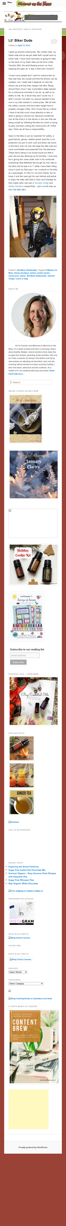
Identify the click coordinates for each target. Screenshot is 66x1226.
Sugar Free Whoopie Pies (21, 879)
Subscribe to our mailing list (27, 649)
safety (23, 275)
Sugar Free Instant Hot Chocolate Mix (26, 869)
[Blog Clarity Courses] (19, 937)
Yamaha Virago (42, 182)
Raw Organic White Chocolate (23, 883)
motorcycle (13, 275)
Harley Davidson (16, 186)
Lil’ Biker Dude (20, 40)
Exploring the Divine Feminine (23, 866)
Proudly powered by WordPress (33, 1147)
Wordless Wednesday (27, 270)
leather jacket (43, 272)
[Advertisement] (28, 1109)
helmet (33, 272)
